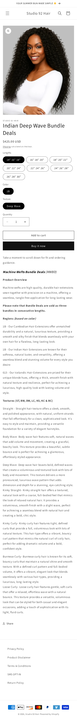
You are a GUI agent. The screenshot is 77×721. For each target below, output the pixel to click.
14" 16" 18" (14, 159)
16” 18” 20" (37, 159)
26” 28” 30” (14, 176)
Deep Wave (14, 206)
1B (8, 191)
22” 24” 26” (38, 168)
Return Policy (15, 682)
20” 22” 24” (14, 168)
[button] (7, 13)
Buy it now (38, 246)
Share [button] (10, 623)
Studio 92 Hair (32, 714)
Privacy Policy (15, 648)
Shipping (7, 146)
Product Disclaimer (19, 657)
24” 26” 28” (61, 168)
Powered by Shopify (49, 714)
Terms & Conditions (19, 666)
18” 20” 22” (60, 159)
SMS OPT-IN (14, 674)
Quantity (7, 214)
